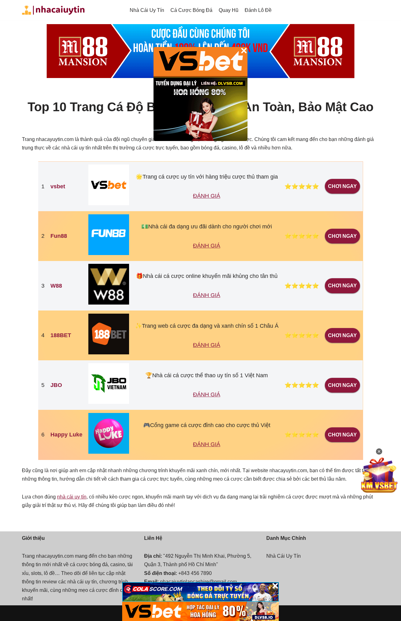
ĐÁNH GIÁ (206, 196)
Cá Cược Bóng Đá (191, 10)
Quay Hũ (228, 10)
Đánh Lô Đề (258, 10)
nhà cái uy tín (71, 496)
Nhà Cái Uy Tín (147, 10)
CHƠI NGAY (342, 186)
